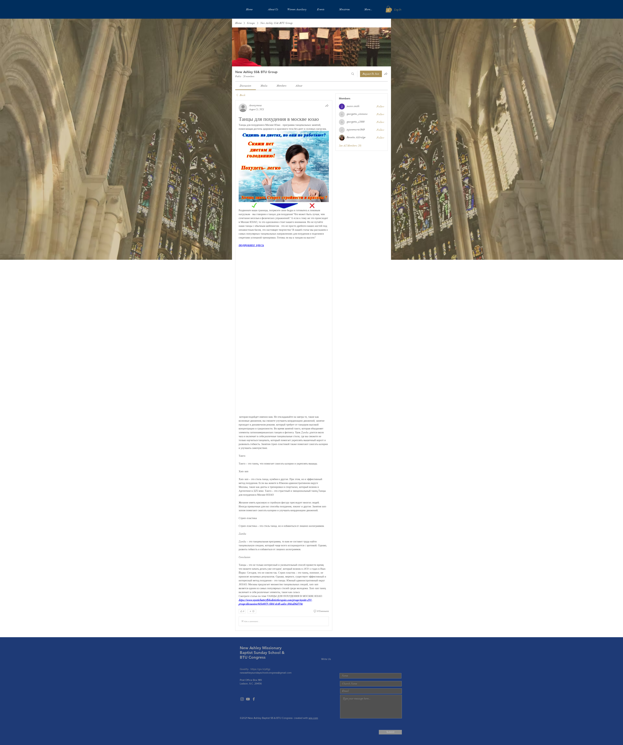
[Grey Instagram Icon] (242, 699)
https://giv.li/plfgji (260, 669)
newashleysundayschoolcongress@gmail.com (266, 672)
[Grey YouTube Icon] (248, 699)
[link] (245, 85)
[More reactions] (252, 611)
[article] (283, 365)
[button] (388, 9)
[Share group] (386, 74)
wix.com (313, 718)
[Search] (353, 74)
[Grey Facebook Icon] (253, 699)
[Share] (327, 105)
